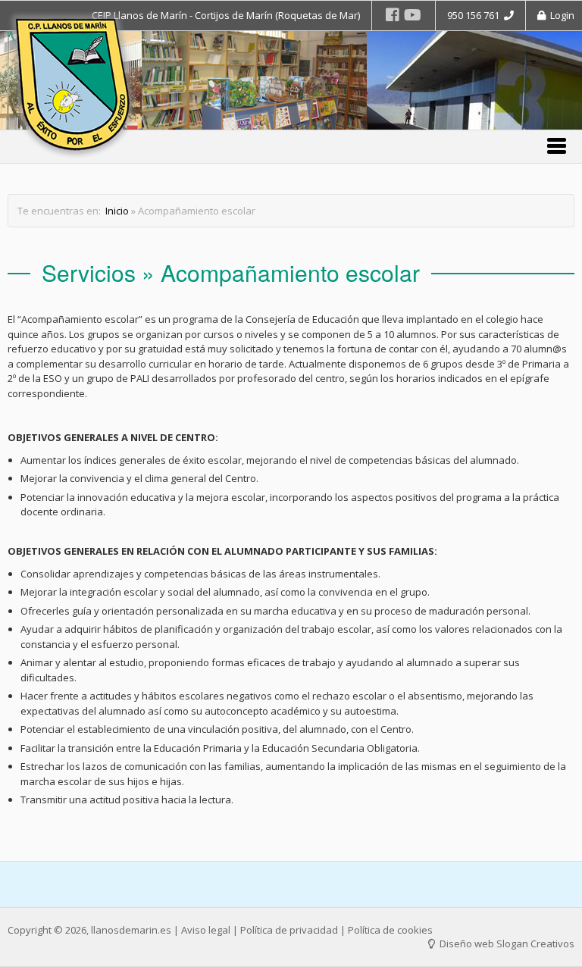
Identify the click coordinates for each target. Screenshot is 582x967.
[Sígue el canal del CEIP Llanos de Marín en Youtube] (413, 15)
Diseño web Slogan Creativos (505, 943)
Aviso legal (205, 930)
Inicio (117, 210)
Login (560, 15)
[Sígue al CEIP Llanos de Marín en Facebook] (392, 15)
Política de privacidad (289, 930)
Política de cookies (390, 930)
